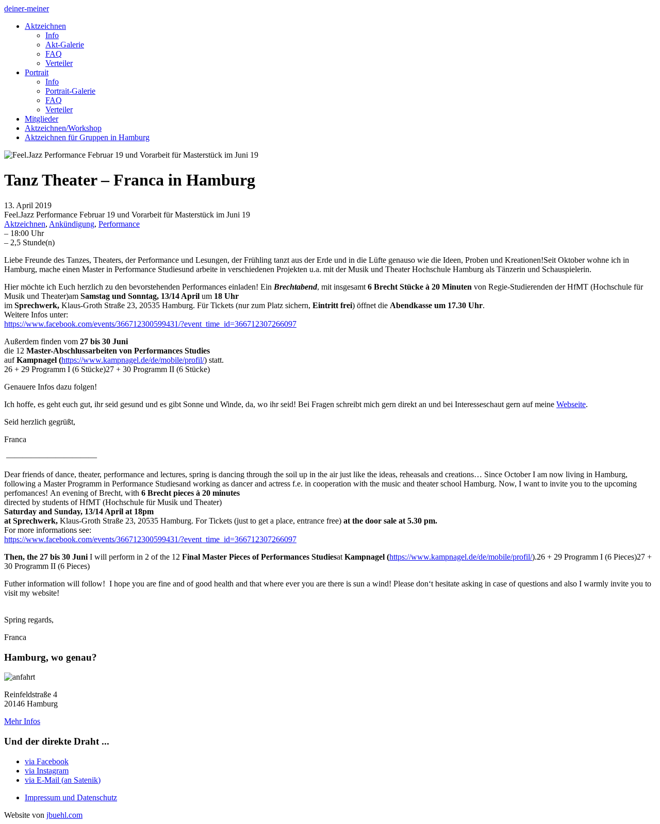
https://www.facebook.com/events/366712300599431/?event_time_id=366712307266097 (150, 323)
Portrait (36, 72)
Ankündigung (71, 224)
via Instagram (47, 770)
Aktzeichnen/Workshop (63, 128)
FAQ (53, 53)
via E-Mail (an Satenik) (63, 780)
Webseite (571, 404)
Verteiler (59, 63)
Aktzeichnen (45, 26)
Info (52, 35)
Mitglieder (41, 118)
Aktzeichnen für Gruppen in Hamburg (87, 137)
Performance (119, 224)
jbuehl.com (64, 815)
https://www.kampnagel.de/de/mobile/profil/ (132, 360)
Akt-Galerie (64, 44)
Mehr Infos (22, 721)
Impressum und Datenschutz (71, 797)
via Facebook (47, 761)
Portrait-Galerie (70, 91)
